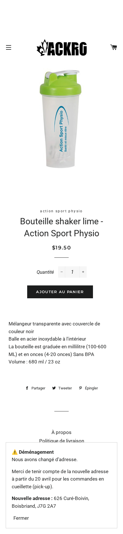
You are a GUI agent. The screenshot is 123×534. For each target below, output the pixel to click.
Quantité (45, 272)
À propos (61, 432)
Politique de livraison (61, 441)
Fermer (21, 518)
